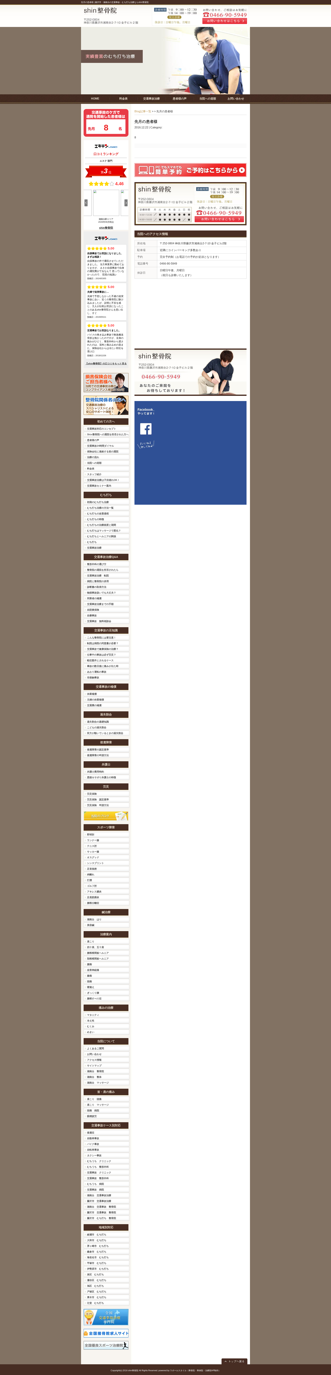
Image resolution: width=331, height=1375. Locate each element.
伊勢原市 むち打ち (98, 1268)
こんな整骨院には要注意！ (101, 637)
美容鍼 (90, 925)
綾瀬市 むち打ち (96, 1234)
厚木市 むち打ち (96, 1297)
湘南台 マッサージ (98, 1082)
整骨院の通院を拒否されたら (102, 569)
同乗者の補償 (94, 598)
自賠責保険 (93, 609)
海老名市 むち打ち (98, 1257)
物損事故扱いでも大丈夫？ (101, 592)
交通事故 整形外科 (98, 1178)
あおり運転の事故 (96, 671)
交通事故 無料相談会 (99, 621)
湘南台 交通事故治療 (99, 1195)
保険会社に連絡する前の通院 (102, 451)
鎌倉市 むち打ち (96, 1251)
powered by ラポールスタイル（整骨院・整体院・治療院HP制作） (189, 1370)
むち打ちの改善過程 (98, 513)
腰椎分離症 (93, 903)
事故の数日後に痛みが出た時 (102, 666)
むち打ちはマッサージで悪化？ (104, 530)
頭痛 (89, 981)
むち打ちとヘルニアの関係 (101, 536)
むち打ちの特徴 (95, 519)
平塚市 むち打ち (96, 1263)
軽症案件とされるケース (100, 660)
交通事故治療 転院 (98, 575)
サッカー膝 (93, 851)
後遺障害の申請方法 (98, 755)
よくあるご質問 (95, 1048)
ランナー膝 (93, 840)
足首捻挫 (92, 868)
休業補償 (92, 694)
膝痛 (89, 975)
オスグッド (93, 857)
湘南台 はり (94, 919)
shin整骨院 (133, 1370)
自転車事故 (93, 1149)
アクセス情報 (94, 1059)
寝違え (90, 987)
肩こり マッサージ (98, 1104)
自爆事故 (92, 615)
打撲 (89, 880)
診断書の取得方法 (96, 587)
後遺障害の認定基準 (98, 749)
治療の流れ (93, 457)
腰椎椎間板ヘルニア (98, 953)
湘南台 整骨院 (95, 1071)
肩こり (90, 941)
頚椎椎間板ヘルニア (98, 958)
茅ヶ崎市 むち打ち (98, 1246)
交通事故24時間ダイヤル (100, 445)
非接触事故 (93, 677)
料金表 (90, 468)
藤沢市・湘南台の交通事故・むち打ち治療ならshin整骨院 (122, 2)
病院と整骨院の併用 (98, 581)
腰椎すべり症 (94, 998)
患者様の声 (93, 440)
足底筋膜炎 (93, 897)
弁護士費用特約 (95, 771)
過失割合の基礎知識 (98, 721)
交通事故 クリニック (99, 1172)
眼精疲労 (92, 1116)
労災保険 (92, 793)
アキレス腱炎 (94, 891)
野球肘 (90, 834)
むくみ (90, 1026)
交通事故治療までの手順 (100, 604)
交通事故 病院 (95, 1189)
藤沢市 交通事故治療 (99, 1201)
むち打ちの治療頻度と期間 (101, 525)
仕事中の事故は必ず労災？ (101, 654)
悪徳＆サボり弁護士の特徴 (101, 777)
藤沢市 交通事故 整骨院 (101, 1212)
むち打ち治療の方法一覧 (100, 507)
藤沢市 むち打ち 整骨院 (101, 1218)
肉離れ (90, 874)
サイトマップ (94, 1065)
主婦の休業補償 (95, 699)
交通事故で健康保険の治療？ (102, 649)
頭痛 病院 (93, 1110)
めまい (90, 1032)
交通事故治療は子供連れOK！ (103, 480)
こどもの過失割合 (96, 727)
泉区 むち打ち (95, 1274)
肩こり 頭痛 (94, 1099)
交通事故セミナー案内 (99, 485)
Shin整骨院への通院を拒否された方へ (108, 434)
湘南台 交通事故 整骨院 (101, 1206)
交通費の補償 (94, 705)
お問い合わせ (94, 1054)
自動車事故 (93, 1138)
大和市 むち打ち (96, 1240)
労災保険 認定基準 (98, 799)
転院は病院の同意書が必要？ (102, 643)
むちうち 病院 (95, 1184)
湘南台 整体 (94, 1077)
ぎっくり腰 (93, 992)
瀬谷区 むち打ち (96, 1280)
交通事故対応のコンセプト (101, 428)
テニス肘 (92, 846)
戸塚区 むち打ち (96, 1291)
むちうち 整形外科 (98, 1166)
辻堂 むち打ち (95, 1303)
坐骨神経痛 (93, 970)
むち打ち (92, 542)
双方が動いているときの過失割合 (105, 733)
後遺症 (90, 1132)
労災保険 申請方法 (98, 805)
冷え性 (90, 1020)
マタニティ (93, 1015)
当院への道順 (94, 463)
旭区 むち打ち (95, 1285)
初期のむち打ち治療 (98, 502)
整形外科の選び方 (96, 564)
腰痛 (89, 964)
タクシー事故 (94, 1155)
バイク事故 (93, 1144)
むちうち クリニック (99, 1161)
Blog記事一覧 (142, 111)
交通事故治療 (94, 547)
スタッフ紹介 (94, 474)
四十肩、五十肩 (95, 947)
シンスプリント (95, 863)
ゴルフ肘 (92, 885)
